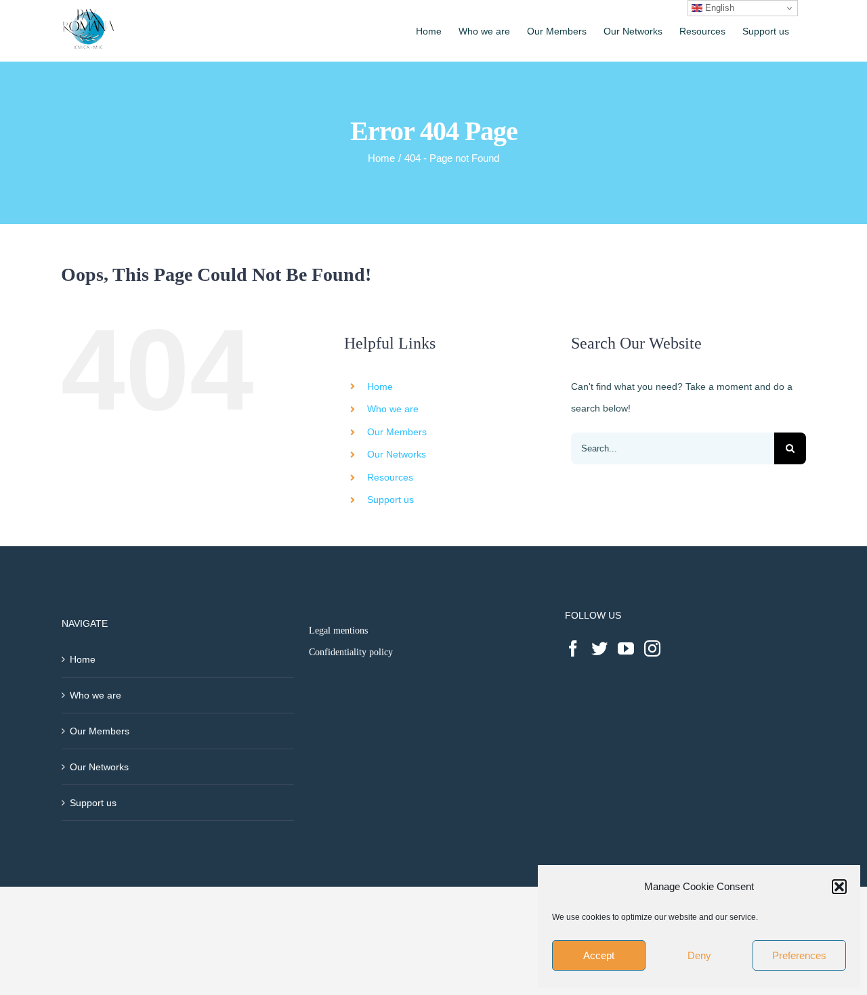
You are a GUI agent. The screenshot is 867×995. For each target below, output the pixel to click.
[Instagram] (652, 648)
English (718, 8)
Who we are (393, 408)
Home (380, 386)
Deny (699, 955)
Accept (598, 955)
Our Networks (396, 454)
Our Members (397, 431)
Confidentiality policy (351, 652)
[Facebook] (573, 648)
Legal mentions (338, 630)
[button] (839, 886)
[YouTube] (626, 648)
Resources (390, 477)
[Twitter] (599, 648)
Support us (390, 499)
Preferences (799, 955)
